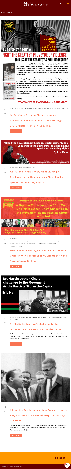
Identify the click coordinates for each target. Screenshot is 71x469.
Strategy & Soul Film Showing (17, 243)
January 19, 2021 (18, 246)
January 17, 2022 (31, 167)
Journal (31, 317)
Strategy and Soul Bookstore (40, 108)
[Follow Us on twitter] (63, 458)
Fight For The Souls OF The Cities (35, 241)
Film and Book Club (49, 241)
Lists (34, 317)
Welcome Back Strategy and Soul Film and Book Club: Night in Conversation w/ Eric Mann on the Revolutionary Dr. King (38, 255)
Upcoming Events (53, 108)
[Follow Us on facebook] (56, 458)
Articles (20, 167)
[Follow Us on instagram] (60, 458)
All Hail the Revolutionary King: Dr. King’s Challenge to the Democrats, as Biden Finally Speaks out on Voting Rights (36, 177)
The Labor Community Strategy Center (36, 243)
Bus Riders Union (15, 241)
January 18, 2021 (14, 319)
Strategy (38, 317)
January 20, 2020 (37, 406)
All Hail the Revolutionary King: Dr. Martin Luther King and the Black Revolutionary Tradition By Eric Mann (39, 415)
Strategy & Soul (28, 108)
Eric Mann (21, 108)
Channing (14, 108)
